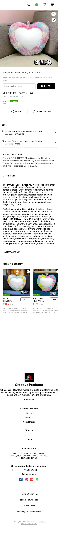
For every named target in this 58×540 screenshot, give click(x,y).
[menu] (4, 4)
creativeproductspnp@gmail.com (30, 466)
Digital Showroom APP (33, 522)
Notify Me (46, 86)
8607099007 (30, 470)
